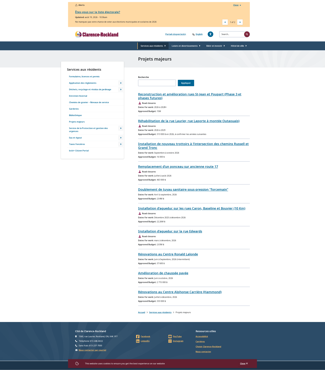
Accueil (141, 312)
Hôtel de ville (237, 45)
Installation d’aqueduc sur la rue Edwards (170, 231)
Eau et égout (75, 137)
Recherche (143, 77)
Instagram (178, 341)
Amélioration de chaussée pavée (163, 273)
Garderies (74, 108)
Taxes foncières (77, 144)
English (199, 34)
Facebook (145, 336)
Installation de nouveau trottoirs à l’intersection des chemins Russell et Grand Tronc (193, 146)
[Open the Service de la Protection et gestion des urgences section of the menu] (120, 128)
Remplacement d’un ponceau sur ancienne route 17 (178, 166)
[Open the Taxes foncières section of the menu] (120, 144)
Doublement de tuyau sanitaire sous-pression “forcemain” (183, 189)
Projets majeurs (77, 121)
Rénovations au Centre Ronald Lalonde (168, 254)
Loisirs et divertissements (185, 45)
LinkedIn (145, 341)
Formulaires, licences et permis (84, 76)
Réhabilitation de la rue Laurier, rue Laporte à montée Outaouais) (188, 121)
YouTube (177, 336)
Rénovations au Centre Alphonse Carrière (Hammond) (180, 292)
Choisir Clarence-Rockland (208, 346)
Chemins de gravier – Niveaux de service (89, 102)
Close (242, 363)
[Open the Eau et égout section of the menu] (120, 137)
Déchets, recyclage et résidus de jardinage (90, 89)
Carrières (200, 341)
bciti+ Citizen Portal (79, 150)
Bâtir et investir (214, 45)
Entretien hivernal (78, 95)
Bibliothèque (75, 115)
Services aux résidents (152, 45)
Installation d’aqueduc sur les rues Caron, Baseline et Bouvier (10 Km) (191, 208)
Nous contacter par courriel (92, 350)
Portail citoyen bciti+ (175, 34)
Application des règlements (82, 83)
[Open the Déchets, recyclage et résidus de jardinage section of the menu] (120, 89)
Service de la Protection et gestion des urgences (88, 130)
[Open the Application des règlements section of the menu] (120, 83)
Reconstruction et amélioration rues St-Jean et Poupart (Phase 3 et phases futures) (189, 96)
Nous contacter (203, 351)
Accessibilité (202, 336)
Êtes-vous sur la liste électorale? (97, 12)
